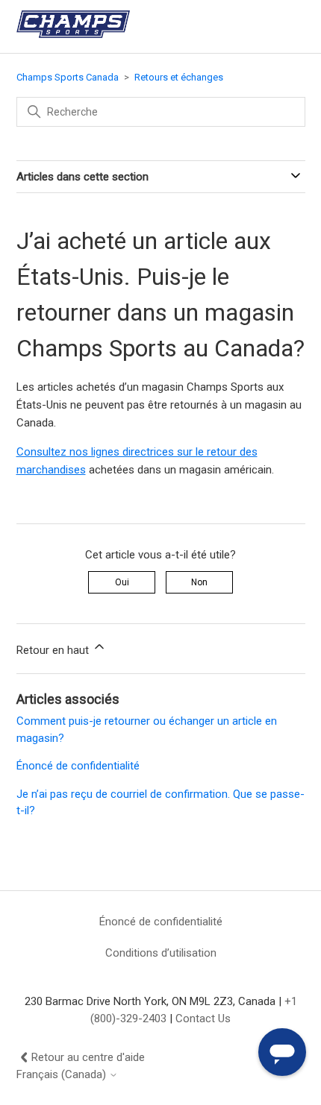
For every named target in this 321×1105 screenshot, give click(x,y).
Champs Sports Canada (67, 77)
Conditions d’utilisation (160, 953)
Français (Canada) (62, 1074)
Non (199, 582)
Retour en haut (54, 650)
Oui (122, 582)
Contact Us (203, 1018)
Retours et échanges (178, 77)
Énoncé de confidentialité (78, 765)
